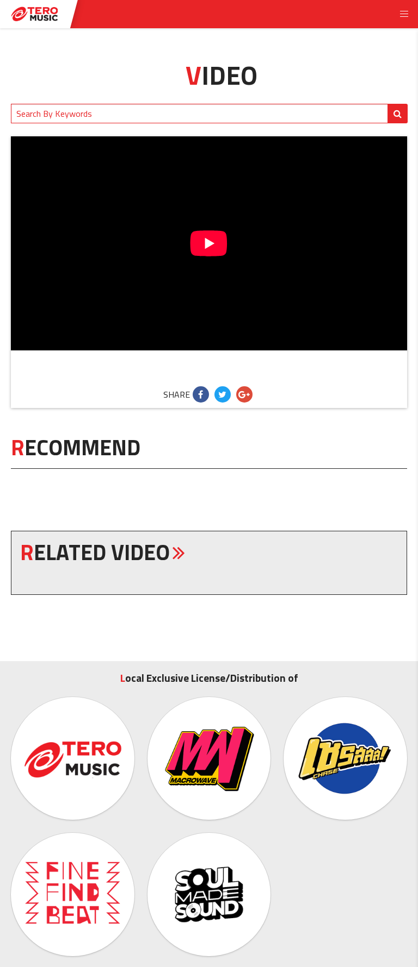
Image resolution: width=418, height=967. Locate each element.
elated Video (95, 552)
